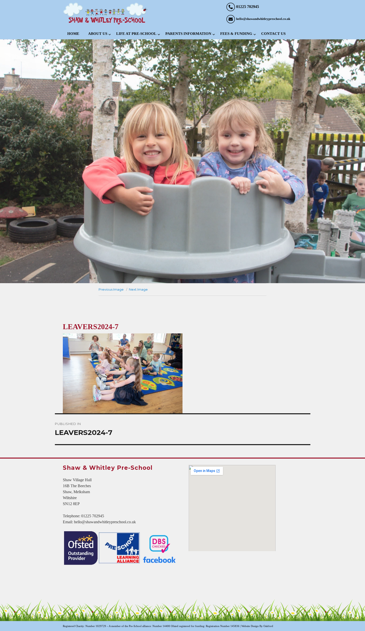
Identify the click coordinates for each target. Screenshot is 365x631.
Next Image (138, 289)
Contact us (273, 34)
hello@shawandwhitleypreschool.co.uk (263, 19)
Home (73, 34)
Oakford (268, 626)
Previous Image (111, 289)
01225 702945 (247, 6)
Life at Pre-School (136, 34)
